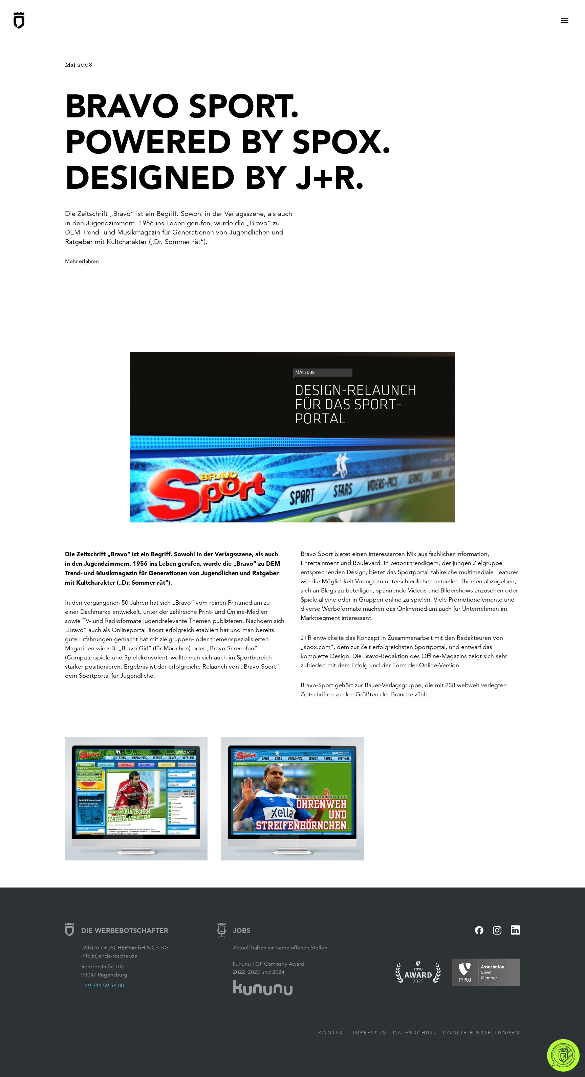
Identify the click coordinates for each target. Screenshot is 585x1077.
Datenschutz (415, 1033)
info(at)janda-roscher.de (109, 955)
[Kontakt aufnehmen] (563, 1055)
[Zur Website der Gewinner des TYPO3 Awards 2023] (418, 972)
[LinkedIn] (515, 930)
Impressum (370, 1033)
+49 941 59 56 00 (102, 985)
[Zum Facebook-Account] (479, 930)
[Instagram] (497, 930)
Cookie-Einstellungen (481, 1033)
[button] (292, 437)
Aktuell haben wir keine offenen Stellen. (281, 947)
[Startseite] (19, 20)
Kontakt (332, 1033)
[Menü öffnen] (564, 20)
